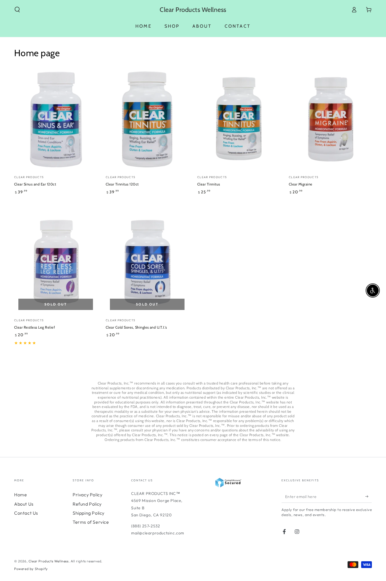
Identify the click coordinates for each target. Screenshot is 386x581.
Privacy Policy (87, 494)
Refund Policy (87, 504)
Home (20, 494)
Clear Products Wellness (49, 561)
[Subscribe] (368, 496)
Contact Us (26, 513)
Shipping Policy (89, 513)
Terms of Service (91, 522)
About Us (24, 504)
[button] (17, 9)
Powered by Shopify (31, 569)
